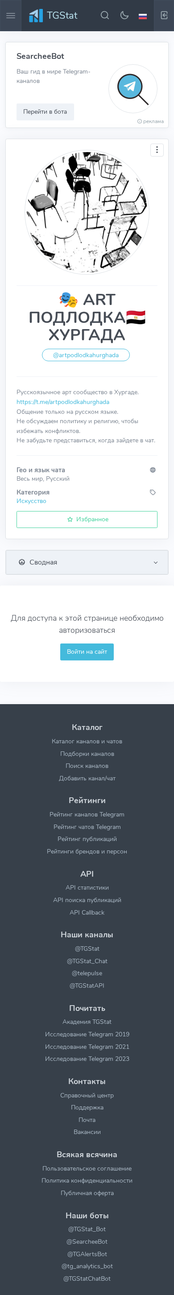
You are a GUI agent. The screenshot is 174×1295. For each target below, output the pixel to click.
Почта (87, 1119)
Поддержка (87, 1107)
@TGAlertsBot (87, 1254)
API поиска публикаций (87, 899)
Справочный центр (87, 1095)
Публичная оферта (87, 1192)
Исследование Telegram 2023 (87, 1058)
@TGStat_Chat (87, 961)
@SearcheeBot (87, 1241)
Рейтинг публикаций (87, 838)
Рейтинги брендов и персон (87, 851)
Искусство (31, 500)
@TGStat (87, 948)
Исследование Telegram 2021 (87, 1046)
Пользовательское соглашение (87, 1168)
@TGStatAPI (87, 985)
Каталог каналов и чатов (87, 741)
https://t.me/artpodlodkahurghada (63, 401)
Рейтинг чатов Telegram (87, 826)
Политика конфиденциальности (87, 1180)
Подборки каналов (87, 753)
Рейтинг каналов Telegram (87, 814)
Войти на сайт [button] (87, 651)
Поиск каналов (87, 765)
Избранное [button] (91, 519)
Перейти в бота (45, 111)
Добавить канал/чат (87, 778)
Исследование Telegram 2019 (87, 1034)
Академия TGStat (87, 1021)
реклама (153, 121)
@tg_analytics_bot (87, 1266)
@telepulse (87, 973)
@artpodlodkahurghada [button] (86, 355)
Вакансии (87, 1131)
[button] (144, 15)
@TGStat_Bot (87, 1229)
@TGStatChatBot (87, 1278)
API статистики (87, 887)
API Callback (87, 912)
